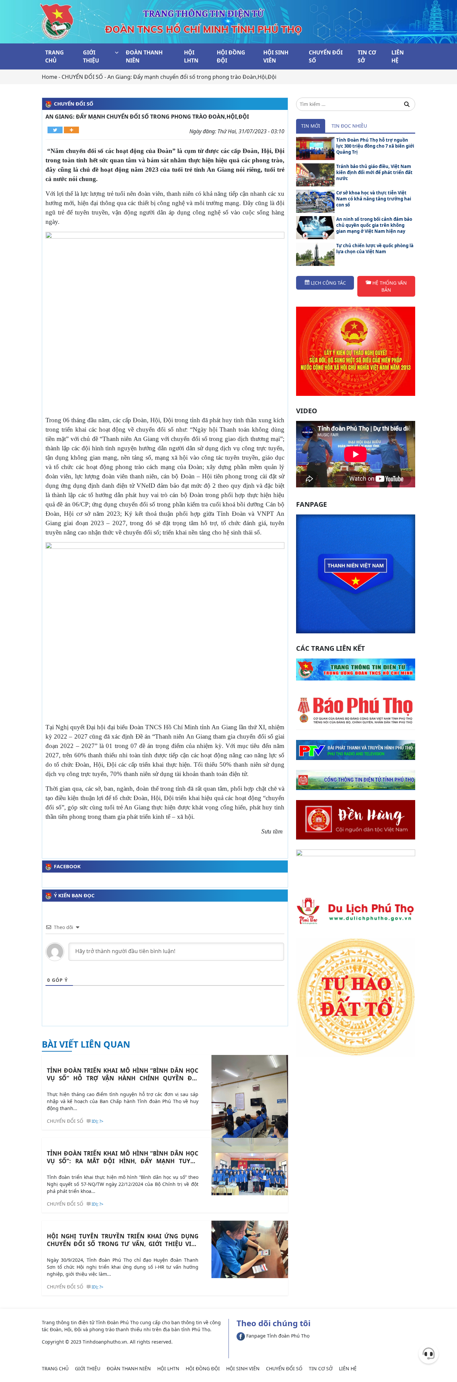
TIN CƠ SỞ (367, 56)
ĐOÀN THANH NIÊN (144, 56)
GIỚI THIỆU (91, 56)
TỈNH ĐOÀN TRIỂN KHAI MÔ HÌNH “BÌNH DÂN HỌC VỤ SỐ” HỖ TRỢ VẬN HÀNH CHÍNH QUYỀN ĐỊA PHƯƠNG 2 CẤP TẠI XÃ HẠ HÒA (122, 1074)
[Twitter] (55, 130)
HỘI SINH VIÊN (275, 56)
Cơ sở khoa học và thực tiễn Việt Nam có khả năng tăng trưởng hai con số (373, 199)
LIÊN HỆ (397, 56)
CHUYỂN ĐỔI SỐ (326, 56)
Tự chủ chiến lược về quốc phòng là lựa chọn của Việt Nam (375, 249)
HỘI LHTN (191, 56)
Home (49, 77)
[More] (71, 130)
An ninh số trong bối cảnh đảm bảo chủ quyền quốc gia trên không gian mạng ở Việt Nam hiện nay (374, 225)
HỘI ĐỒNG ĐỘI (231, 56)
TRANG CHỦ (54, 56)
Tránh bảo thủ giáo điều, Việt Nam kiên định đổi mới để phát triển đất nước (374, 172)
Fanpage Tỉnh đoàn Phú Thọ (277, 1336)
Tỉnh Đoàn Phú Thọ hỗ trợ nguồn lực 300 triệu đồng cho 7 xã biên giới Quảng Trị (375, 146)
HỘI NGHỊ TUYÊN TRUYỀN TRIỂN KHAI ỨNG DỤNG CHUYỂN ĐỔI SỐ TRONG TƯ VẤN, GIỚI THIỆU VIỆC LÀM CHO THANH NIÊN (122, 1240)
